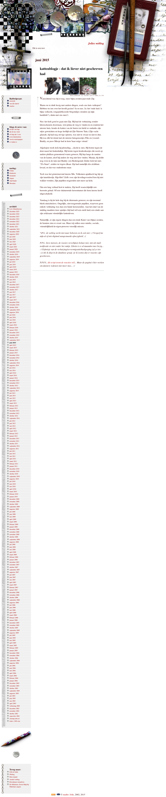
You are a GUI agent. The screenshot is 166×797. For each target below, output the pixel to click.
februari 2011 (13, 464)
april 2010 (12, 489)
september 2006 (14, 600)
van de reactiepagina (15, 139)
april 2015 (12, 345)
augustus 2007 (14, 572)
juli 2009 (12, 512)
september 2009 (14, 507)
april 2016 (12, 322)
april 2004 (12, 673)
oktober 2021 (13, 226)
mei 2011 (12, 456)
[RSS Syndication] (53, 794)
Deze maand (13, 777)
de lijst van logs (14, 129)
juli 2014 (12, 368)
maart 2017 (13, 300)
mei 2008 (12, 549)
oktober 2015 (13, 337)
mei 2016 (12, 320)
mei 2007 (12, 580)
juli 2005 (12, 635)
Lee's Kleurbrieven (15, 209)
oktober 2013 (13, 385)
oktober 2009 (13, 504)
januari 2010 (13, 496)
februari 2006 (13, 618)
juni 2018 (12, 279)
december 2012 (14, 411)
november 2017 (14, 287)
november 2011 (14, 441)
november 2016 (14, 305)
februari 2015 (13, 350)
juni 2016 (12, 317)
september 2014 (14, 363)
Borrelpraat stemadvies (16, 782)
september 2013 (14, 388)
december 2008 (14, 529)
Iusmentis (12, 176)
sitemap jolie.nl (14, 718)
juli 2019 (12, 262)
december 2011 (14, 438)
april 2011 (12, 459)
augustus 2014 (14, 365)
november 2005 (14, 625)
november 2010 (14, 471)
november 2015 (14, 335)
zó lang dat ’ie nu (15, 134)
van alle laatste (14, 103)
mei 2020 (12, 242)
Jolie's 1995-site (14, 721)
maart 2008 (13, 554)
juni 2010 (12, 484)
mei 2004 (12, 670)
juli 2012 (12, 421)
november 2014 (14, 358)
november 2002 (14, 711)
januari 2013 (13, 408)
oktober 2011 (13, 443)
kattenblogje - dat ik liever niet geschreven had (71, 71)
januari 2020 (13, 249)
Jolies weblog (96, 43)
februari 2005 (13, 648)
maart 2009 (13, 522)
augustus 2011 (14, 449)
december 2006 (14, 592)
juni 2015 (12, 343)
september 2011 (14, 446)
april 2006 (12, 612)
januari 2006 (13, 620)
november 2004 (14, 655)
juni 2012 (12, 423)
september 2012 (14, 418)
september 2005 (14, 630)
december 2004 (14, 653)
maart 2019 (13, 269)
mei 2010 (12, 486)
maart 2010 (13, 491)
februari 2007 (13, 587)
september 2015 (14, 340)
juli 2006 (12, 605)
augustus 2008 (14, 542)
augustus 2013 (14, 391)
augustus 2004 (14, 663)
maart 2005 (13, 645)
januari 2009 (13, 527)
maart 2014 (13, 375)
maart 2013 (13, 403)
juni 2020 (12, 239)
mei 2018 (12, 282)
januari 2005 (13, 650)
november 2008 (14, 532)
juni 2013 (12, 395)
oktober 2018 (13, 277)
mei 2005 (12, 640)
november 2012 (14, 413)
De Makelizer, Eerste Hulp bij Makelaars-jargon (19, 785)
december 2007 (14, 562)
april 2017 (12, 297)
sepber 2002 (14, 716)
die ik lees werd (14, 132)
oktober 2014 (13, 360)
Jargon (11, 178)
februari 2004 (13, 678)
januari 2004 (13, 681)
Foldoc (11, 171)
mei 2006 (12, 610)
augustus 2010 (14, 479)
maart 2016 (13, 325)
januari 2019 (13, 272)
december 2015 (14, 332)
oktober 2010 (13, 474)
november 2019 (14, 252)
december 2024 (14, 214)
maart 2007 (13, 585)
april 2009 (12, 519)
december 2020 (14, 232)
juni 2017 (12, 292)
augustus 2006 (14, 602)
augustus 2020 (14, 234)
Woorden (12, 183)
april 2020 (12, 244)
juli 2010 (12, 481)
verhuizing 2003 (14, 706)
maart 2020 (13, 247)
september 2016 (14, 310)
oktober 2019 (13, 254)
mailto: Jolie (68, 794)
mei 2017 (12, 295)
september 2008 (14, 539)
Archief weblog (14, 779)
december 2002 (14, 708)
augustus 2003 (14, 693)
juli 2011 (12, 451)
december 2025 (14, 211)
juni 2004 (12, 668)
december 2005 (14, 623)
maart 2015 (13, 348)
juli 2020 (12, 237)
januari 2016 (13, 330)
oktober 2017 (13, 290)
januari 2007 (13, 590)
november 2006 (14, 595)
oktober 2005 (13, 628)
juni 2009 (12, 514)
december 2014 (14, 355)
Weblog (11, 774)
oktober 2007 (13, 567)
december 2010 (14, 469)
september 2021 (14, 229)
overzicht (12, 101)
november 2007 (14, 565)
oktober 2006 (13, 597)
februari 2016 (13, 327)
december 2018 (14, 274)
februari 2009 (13, 524)
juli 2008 (12, 544)
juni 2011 (12, 453)
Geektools (12, 173)
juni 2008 (12, 547)
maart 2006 (13, 615)
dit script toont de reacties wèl (61, 262)
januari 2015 (13, 353)
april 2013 (12, 401)
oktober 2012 (13, 416)
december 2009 (14, 499)
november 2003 (14, 686)
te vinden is (13, 142)
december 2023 (14, 216)
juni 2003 (12, 698)
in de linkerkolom (15, 137)
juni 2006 (12, 607)
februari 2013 (13, 406)
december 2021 (14, 224)
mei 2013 (12, 398)
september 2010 (14, 476)
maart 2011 (13, 461)
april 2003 (12, 703)
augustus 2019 (14, 259)
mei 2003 (12, 701)
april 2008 (12, 552)
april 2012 (12, 428)
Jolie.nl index (13, 772)
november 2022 (14, 221)
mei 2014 (12, 370)
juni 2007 (12, 577)
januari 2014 (13, 378)
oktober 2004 (13, 658)
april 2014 (12, 373)
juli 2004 (12, 666)
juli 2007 (12, 575)
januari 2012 (13, 436)
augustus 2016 (14, 312)
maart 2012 (13, 431)
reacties (11, 106)
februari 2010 (13, 494)
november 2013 (14, 383)
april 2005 (12, 643)
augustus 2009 (14, 509)
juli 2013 (12, 393)
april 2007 (12, 582)
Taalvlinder (13, 181)
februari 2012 (13, 433)
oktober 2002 (13, 713)
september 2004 (14, 660)
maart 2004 (13, 676)
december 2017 (14, 284)
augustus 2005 (14, 633)
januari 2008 (13, 560)
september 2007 (14, 570)
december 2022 (14, 219)
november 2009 (14, 501)
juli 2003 (12, 696)
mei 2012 (12, 426)
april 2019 (12, 267)
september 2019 (14, 257)
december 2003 (14, 683)
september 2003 (14, 691)
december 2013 (14, 380)
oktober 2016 (13, 307)
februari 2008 (13, 557)
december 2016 (14, 302)
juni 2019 (12, 264)
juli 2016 (12, 315)
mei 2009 (12, 517)
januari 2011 (13, 466)
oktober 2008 (13, 537)
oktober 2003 (13, 688)
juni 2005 (12, 638)
